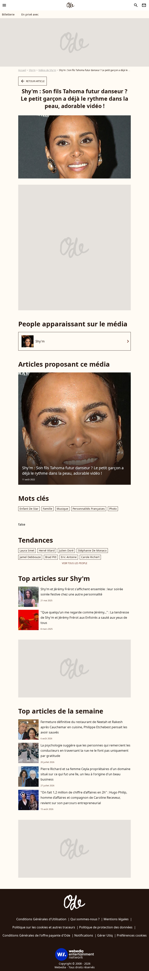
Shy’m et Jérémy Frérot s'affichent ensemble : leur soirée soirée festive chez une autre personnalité (82, 591)
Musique (62, 508)
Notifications (83, 935)
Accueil (22, 70)
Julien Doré (66, 550)
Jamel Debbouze (30, 557)
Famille (47, 508)
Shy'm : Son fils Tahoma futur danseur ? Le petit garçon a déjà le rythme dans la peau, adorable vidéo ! (73, 470)
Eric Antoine (69, 557)
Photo (113, 508)
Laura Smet (27, 550)
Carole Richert (90, 557)
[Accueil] (70, 5)
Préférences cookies (132, 935)
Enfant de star (29, 508)
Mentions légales (116, 919)
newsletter (144, 5)
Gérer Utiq (105, 935)
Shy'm (32, 70)
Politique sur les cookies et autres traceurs (43, 927)
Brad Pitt (50, 557)
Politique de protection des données (106, 927)
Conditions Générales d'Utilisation (41, 919)
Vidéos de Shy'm (47, 70)
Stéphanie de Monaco (92, 550)
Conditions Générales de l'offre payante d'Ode (36, 935)
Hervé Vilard (47, 550)
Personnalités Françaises (89, 508)
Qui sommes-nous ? (85, 919)
